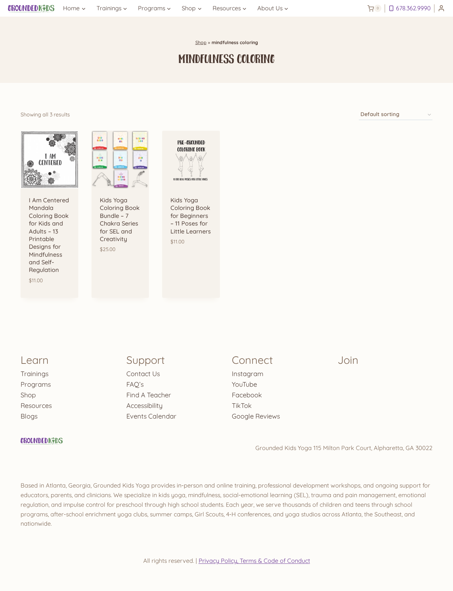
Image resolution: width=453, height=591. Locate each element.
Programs (36, 384)
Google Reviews (256, 416)
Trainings (34, 373)
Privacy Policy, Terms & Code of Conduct (254, 560)
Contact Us (143, 373)
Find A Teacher (148, 395)
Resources (36, 405)
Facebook (247, 395)
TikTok (242, 405)
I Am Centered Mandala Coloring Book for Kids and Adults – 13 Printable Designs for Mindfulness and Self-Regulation (49, 235)
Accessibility (144, 405)
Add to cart (120, 272)
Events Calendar (151, 416)
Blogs (29, 416)
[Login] (441, 8)
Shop (201, 42)
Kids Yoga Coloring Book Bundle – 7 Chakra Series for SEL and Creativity (120, 219)
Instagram (247, 373)
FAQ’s (135, 384)
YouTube (244, 384)
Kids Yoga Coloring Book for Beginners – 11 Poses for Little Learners (190, 215)
